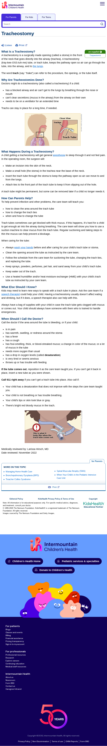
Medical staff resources (16, 667)
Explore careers (12, 661)
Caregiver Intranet (14, 689)
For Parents (11, 17)
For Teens (46, 17)
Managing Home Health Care (19, 471)
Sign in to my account (15, 644)
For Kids (29, 17)
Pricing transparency (15, 641)
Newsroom (10, 680)
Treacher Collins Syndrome (18, 479)
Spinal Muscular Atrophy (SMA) (71, 471)
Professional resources (16, 655)
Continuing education (15, 664)
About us (9, 677)
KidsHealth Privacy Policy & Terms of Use (56, 499)
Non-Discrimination (40, 741)
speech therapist (10, 294)
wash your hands (23, 247)
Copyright (93, 499)
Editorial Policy (16, 499)
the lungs (38, 66)
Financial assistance (14, 638)
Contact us (10, 686)
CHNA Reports (71, 741)
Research (10, 658)
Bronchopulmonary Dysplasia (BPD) (22, 475)
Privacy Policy (24, 741)
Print (21, 45)
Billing (8, 635)
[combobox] (51, 24)
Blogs (8, 630)
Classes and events (14, 633)
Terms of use (57, 741)
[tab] (97, 461)
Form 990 (10, 683)
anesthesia (59, 155)
